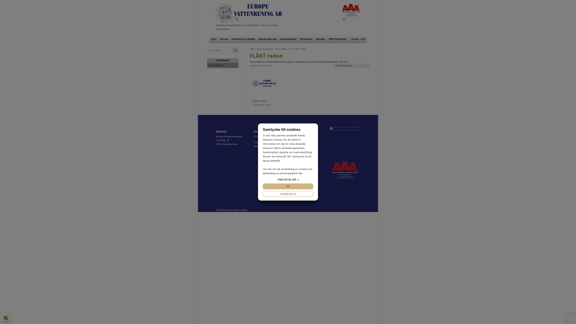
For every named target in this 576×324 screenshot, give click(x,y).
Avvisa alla (288, 193)
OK (288, 186)
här (300, 173)
